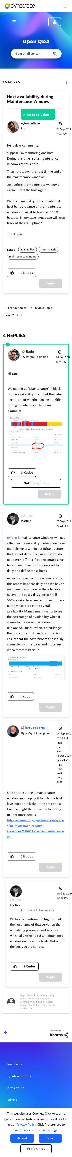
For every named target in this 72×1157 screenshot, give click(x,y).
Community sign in (54, 21)
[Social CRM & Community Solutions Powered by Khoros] (59, 1034)
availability (27, 249)
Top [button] (5, 1032)
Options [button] (66, 82)
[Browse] (16, 22)
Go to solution (38, 115)
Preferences (36, 1149)
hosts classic (48, 249)
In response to (38, 910)
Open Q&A (12, 82)
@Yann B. (14, 538)
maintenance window (22, 256)
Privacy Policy (26, 1125)
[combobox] (36, 53)
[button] (22, 1138)
